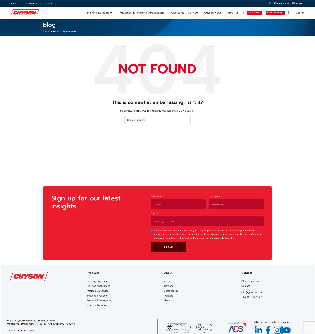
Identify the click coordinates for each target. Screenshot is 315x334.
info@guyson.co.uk (251, 292)
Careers (168, 285)
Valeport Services (96, 305)
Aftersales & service (98, 290)
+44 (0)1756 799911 (252, 297)
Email (154, 213)
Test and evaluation (97, 295)
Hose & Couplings (275, 13)
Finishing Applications (98, 285)
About (167, 281)
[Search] (186, 120)
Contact (245, 285)
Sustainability (171, 290)
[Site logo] (24, 12)
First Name (156, 196)
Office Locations (250, 281)
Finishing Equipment (97, 281)
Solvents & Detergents (99, 300)
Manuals (168, 295)
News (167, 300)
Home (46, 31)
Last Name (214, 196)
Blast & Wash (254, 13)
